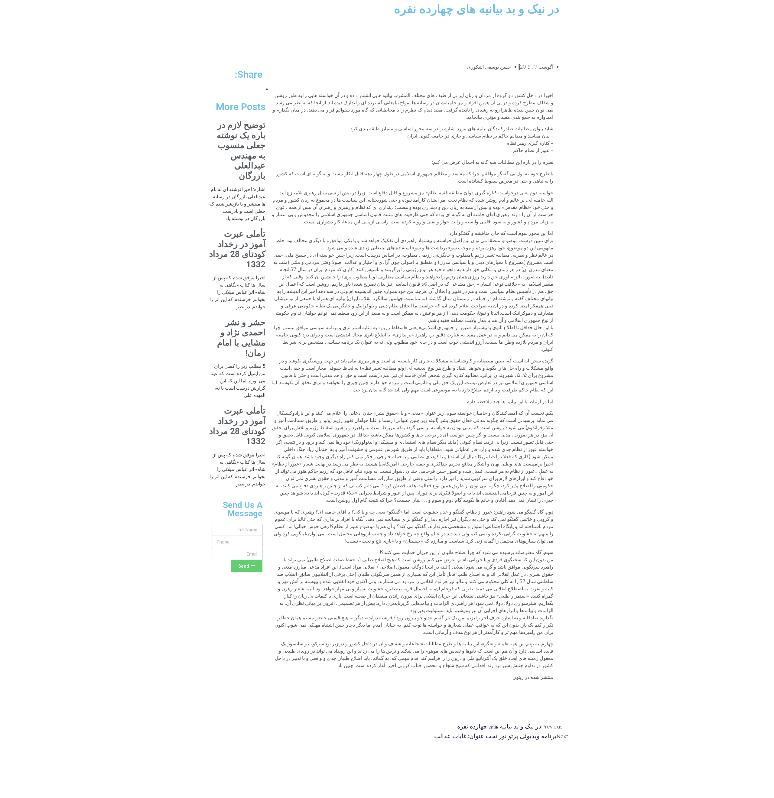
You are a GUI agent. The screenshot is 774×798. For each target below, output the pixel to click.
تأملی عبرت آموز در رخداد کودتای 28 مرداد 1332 (237, 249)
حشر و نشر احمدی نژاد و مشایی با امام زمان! (241, 337)
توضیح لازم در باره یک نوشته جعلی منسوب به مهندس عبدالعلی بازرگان (241, 150)
